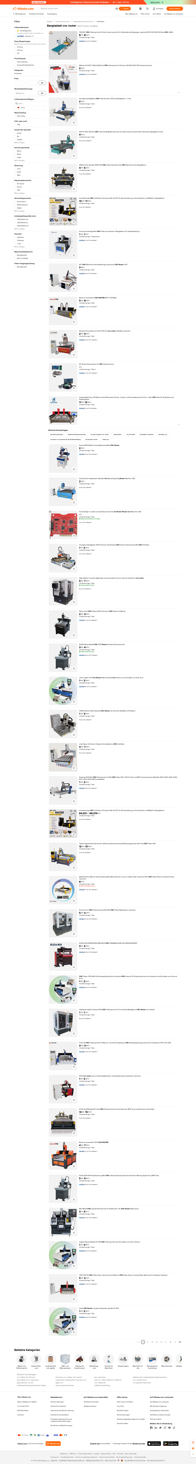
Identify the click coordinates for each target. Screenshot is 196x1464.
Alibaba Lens (22, 1443)
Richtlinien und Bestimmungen (61, 1425)
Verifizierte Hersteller (91, 1402)
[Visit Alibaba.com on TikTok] (174, 1427)
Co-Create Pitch (23, 1406)
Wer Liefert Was (131, 1454)
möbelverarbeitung (102, 1385)
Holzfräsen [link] (100, 21)
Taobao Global (105, 1454)
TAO (113, 1454)
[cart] (147, 9)
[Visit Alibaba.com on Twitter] (160, 1427)
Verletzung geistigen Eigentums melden (131, 1419)
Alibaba (49, 21)
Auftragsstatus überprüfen (159, 1410)
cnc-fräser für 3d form (26, 1377)
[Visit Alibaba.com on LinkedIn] (155, 1427)
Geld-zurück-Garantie (58, 1406)
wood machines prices (65, 1385)
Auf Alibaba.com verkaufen (159, 1402)
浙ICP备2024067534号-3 (156, 1460)
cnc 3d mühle (130, 434)
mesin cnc (105, 439)
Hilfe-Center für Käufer (125, 1402)
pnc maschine (100, 1377)
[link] (193, 1442)
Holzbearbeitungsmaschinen (83, 21)
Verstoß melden (122, 1423)
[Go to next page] (175, 1342)
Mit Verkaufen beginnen (158, 1406)
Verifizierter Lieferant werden (160, 1415)
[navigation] (30, 682)
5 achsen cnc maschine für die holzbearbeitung (65, 439)
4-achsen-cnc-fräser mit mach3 (69, 1377)
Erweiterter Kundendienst (60, 1415)
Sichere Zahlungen (57, 1402)
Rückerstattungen (123, 1415)
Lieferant (93, 41)
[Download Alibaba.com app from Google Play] (171, 1443)
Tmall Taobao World (85, 1454)
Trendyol (120, 1454)
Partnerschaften (156, 1419)
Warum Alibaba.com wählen (27, 1402)
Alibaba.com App (138, 1443)
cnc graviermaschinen (142, 1383)
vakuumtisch (117, 434)
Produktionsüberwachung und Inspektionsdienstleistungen (61, 1420)
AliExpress (63, 1454)
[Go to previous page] (138, 1342)
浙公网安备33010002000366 (135, 1460)
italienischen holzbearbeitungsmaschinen (150, 1377)
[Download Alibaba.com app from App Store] (154, 1443)
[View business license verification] (118, 1460)
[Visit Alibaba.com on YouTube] (169, 1427)
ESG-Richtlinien (22, 1410)
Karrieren (20, 1415)
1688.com (72, 1454)
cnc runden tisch (140, 1380)
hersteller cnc (162, 434)
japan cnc (59, 1383)
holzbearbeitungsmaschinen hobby (31, 1385)
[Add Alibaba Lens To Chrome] (53, 1443)
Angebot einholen (90, 1406)
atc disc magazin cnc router (100, 434)
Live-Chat (120, 1406)
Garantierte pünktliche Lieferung (62, 1410)
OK (42, 83)
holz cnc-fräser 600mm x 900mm (108, 1380)
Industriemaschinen (62, 21)
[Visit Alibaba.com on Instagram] (165, 1427)
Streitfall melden (122, 1410)
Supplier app (95, 1443)
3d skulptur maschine (146, 434)
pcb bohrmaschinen (56, 434)
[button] (116, 8)
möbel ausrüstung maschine (77, 434)
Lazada (96, 1454)
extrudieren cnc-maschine (28, 1380)
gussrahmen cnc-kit (25, 1383)
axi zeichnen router (91, 439)
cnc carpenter (100, 1383)
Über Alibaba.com (24, 1397)
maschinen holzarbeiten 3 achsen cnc (71, 1380)
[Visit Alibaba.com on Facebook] (151, 1427)
